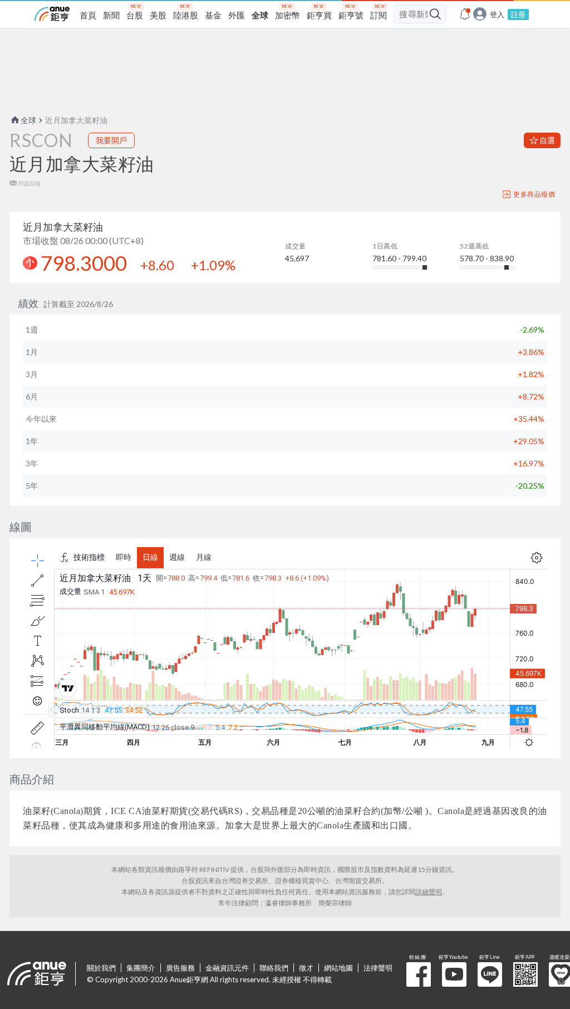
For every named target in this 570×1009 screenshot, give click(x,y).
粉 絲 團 (418, 974)
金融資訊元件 (227, 967)
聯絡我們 (273, 967)
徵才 (306, 967)
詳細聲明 (428, 892)
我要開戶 (111, 140)
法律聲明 (377, 967)
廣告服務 (180, 967)
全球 (28, 120)
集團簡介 (140, 967)
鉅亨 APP (525, 974)
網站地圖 (338, 967)
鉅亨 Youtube (454, 974)
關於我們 (101, 967)
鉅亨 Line (490, 974)
